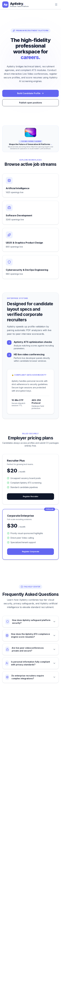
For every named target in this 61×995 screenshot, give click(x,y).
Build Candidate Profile (28, 93)
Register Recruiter (30, 496)
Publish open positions (30, 102)
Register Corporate (30, 551)
